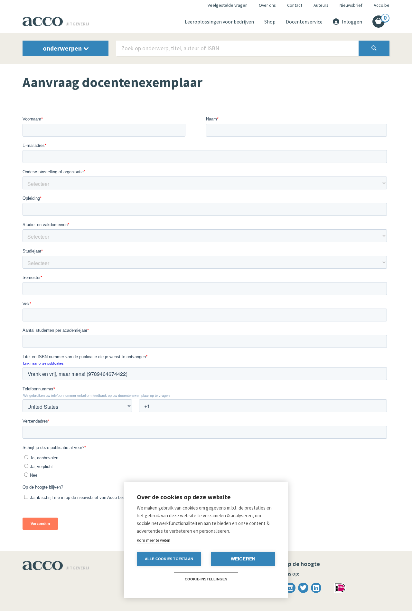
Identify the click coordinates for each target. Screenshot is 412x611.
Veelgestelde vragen (228, 5)
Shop (270, 21)
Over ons (267, 5)
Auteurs (321, 5)
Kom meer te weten (153, 540)
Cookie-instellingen (206, 579)
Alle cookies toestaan (169, 559)
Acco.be (381, 5)
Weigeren (243, 559)
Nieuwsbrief (351, 5)
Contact (294, 5)
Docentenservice (304, 21)
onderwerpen (63, 48)
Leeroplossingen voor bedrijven (219, 21)
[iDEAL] (340, 587)
